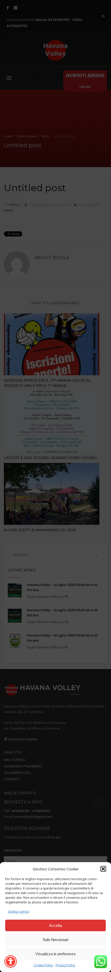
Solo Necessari (55, 939)
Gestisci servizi (18, 911)
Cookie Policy (43, 965)
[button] (103, 868)
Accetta (55, 925)
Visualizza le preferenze (55, 954)
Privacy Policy (65, 965)
